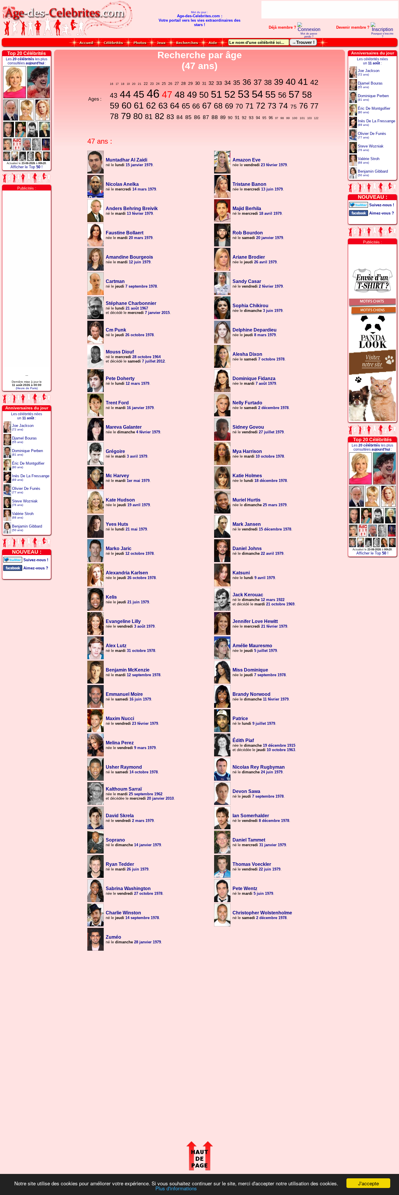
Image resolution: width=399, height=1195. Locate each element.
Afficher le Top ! (27, 167)
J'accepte (368, 1183)
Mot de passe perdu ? (309, 35)
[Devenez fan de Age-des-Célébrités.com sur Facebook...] (12, 567)
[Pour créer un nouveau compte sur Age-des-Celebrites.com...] (382, 29)
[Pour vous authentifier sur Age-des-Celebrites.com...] (309, 29)
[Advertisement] (329, 9)
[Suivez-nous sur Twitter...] (12, 559)
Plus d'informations (176, 1188)
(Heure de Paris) (27, 388)
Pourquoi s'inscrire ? (382, 35)
